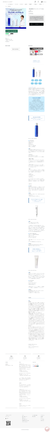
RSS (32, 416)
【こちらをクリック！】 (31, 345)
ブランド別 (16, 4)
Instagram (35, 4)
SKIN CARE (9, 6)
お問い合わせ (42, 420)
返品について (7, 38)
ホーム (6, 6)
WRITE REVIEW (15, 49)
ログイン (42, 417)
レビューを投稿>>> (7, 35)
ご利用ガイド (40, 4)
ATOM (34, 416)
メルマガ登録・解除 (34, 415)
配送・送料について (24, 416)
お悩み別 (26, 4)
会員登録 (42, 416)
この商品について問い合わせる (9, 40)
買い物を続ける (7, 41)
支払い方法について (24, 419)
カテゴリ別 (21, 4)
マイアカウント (43, 415)
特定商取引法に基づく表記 (8, 39)
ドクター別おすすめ (10, 4)
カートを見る (42, 419)
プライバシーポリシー (25, 421)
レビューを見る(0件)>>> (8, 34)
